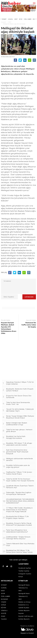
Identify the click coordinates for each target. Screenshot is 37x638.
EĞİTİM (3, 607)
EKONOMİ (4, 599)
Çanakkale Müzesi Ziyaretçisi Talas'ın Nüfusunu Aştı (20, 486)
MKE (20, 590)
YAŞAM (3, 602)
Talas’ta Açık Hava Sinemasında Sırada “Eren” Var (18, 403)
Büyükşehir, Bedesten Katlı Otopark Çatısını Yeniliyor (19, 390)
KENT (16, 19)
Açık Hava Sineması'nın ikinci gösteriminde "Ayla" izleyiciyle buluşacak (17, 451)
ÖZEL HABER (27, 19)
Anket (3, 616)
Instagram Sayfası (24, 574)
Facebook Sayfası (24, 568)
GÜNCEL (10, 19)
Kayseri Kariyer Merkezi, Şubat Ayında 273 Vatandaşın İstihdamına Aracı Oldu (8, 328)
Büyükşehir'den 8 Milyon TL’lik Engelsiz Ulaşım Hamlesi (17, 517)
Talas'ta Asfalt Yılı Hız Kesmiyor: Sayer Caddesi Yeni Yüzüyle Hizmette (20, 480)
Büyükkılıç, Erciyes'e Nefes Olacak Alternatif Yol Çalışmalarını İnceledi (19, 524)
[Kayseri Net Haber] (14, 3)
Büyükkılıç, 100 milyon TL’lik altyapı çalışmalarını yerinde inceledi (19, 444)
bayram (21, 613)
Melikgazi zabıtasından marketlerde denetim (19, 459)
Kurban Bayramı (23, 610)
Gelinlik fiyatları (23, 607)
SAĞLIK (3, 605)
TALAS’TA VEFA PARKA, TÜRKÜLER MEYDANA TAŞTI (20, 410)
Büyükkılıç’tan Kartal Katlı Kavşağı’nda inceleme (15, 437)
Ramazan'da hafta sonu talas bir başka (29, 325)
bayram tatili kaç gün (25, 616)
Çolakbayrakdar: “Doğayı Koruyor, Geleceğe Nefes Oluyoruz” (18, 537)
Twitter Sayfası (23, 571)
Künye (20, 576)
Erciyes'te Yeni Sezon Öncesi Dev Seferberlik (18, 396)
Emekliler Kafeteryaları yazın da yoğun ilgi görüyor (18, 466)
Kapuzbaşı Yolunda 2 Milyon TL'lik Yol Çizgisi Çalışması (20, 383)
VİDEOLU (4, 610)
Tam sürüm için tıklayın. (18, 560)
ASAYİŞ (3, 613)
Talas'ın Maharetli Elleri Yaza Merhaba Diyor (20, 544)
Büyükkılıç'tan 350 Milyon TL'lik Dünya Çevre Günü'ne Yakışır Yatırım (19, 551)
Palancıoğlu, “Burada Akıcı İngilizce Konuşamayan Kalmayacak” (18, 493)
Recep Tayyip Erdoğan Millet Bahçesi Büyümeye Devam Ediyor (20, 417)
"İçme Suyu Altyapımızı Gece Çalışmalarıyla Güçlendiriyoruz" (17, 531)
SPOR (20, 19)
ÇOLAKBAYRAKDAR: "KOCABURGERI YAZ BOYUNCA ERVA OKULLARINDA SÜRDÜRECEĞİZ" (20, 501)
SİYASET (4, 19)
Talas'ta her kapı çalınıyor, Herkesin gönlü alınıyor (19, 430)
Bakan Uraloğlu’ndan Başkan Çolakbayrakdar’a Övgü (16, 423)
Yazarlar (4, 619)
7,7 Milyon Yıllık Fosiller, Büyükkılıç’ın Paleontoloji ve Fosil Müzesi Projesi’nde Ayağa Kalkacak (19, 509)
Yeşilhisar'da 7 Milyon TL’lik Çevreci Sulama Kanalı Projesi (19, 473)
